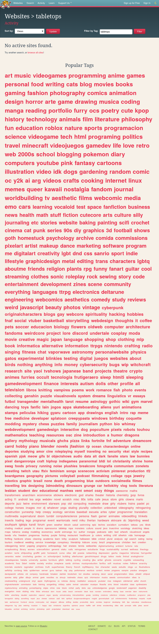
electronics (86, 291)
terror (22, 545)
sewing (108, 276)
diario (92, 602)
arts (107, 214)
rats (136, 545)
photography (67, 93)
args (38, 499)
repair (33, 598)
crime (52, 588)
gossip (88, 595)
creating (86, 559)
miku (82, 520)
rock (92, 276)
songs (71, 471)
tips (128, 602)
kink (63, 598)
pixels (116, 429)
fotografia (104, 466)
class (132, 584)
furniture (53, 559)
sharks (89, 495)
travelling (12, 485)
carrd (9, 446)
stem (52, 591)
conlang (18, 570)
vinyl (34, 581)
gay (60, 314)
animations (131, 407)
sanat (110, 574)
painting (107, 222)
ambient (119, 545)
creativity (48, 253)
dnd (77, 253)
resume (82, 401)
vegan (48, 595)
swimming (85, 524)
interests (69, 383)
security (114, 451)
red (47, 602)
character (105, 566)
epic (94, 524)
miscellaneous (146, 602)
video (43, 171)
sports (93, 128)
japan (56, 339)
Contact (93, 629)
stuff (55, 214)
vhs (15, 535)
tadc (6, 602)
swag (9, 466)
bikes (131, 574)
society (40, 563)
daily (15, 577)
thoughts (124, 320)
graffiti (36, 552)
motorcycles (40, 602)
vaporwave (59, 352)
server (45, 570)
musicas (117, 563)
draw (105, 503)
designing (36, 485)
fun (9, 128)
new (58, 588)
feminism (57, 471)
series (54, 230)
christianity (121, 461)
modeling (35, 531)
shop (111, 339)
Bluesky (43, 625)
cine (49, 451)
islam (135, 591)
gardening (93, 171)
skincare (116, 520)
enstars (72, 545)
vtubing (25, 591)
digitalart (25, 253)
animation (122, 93)
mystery (30, 423)
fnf (108, 440)
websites (119, 358)
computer (114, 327)
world (57, 531)
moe (109, 581)
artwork (124, 531)
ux (136, 566)
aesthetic (64, 197)
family (71, 423)
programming (87, 75)
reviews (136, 299)
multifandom (131, 595)
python (106, 423)
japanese (72, 371)
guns (52, 570)
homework (52, 552)
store (114, 499)
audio (77, 456)
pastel (140, 503)
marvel (146, 401)
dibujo (28, 577)
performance (79, 570)
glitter (21, 577)
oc (8, 180)
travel (12, 145)
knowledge (50, 542)
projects (103, 371)
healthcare (85, 535)
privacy (31, 466)
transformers (12, 495)
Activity (41, 3)
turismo (128, 545)
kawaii (53, 189)
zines (79, 284)
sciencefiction (43, 549)
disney (72, 581)
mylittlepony (88, 566)
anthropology (54, 545)
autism (87, 383)
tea (31, 499)
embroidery (107, 591)
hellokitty (111, 485)
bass (121, 591)
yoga (63, 508)
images (30, 508)
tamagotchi (9, 598)
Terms (141, 626)
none (48, 480)
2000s (26, 154)
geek (42, 577)
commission (26, 584)
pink (67, 162)
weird (11, 307)
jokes (140, 605)
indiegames (68, 461)
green (49, 524)
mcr (39, 508)
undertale (99, 333)
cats (72, 84)
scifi (124, 222)
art (8, 75)
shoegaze (143, 570)
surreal (124, 549)
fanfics (102, 563)
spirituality (96, 314)
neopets (142, 598)
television (14, 390)
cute (127, 110)
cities (116, 605)
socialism (111, 524)
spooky (55, 595)
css (88, 253)
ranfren (32, 609)
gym (135, 401)
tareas (78, 609)
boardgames (15, 475)
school (45, 154)
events (140, 389)
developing (116, 602)
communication (123, 577)
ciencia (31, 602)
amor (40, 451)
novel (57, 499)
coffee (146, 320)
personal (17, 84)
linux (135, 180)
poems (78, 389)
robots (129, 429)
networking (91, 552)
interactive (70, 429)
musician (34, 605)
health (26, 214)
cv (45, 556)
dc (124, 520)
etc (35, 222)
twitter (7, 595)
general (55, 549)
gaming (15, 93)
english (111, 412)
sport (117, 253)
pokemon (96, 154)
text (134, 542)
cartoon (69, 412)
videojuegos (67, 145)
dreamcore (142, 440)
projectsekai (56, 609)
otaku (63, 549)
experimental (31, 358)
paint (48, 609)
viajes (45, 588)
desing (115, 591)
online (136, 446)
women (31, 549)
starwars (54, 503)
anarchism (28, 495)
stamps (11, 412)
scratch (67, 499)
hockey (45, 535)
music (22, 75)
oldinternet (127, 581)
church (143, 581)
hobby (21, 446)
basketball (53, 320)
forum (41, 524)
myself (79, 451)
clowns (130, 499)
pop (63, 503)
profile (126, 383)
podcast (83, 475)
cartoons (109, 162)
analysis (118, 538)
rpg (88, 268)
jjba (94, 559)
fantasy (85, 162)
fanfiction (114, 206)
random (120, 171)
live (97, 566)
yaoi (38, 371)
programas (34, 535)
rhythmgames (50, 581)
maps (8, 531)
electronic (71, 495)
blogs (49, 314)
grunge (89, 485)
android (23, 499)
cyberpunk (112, 307)
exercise (128, 591)
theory (69, 566)
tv (47, 197)
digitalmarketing (106, 545)
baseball (82, 512)
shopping (94, 339)
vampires (62, 389)
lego (28, 520)
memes (15, 189)
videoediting (129, 516)
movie (11, 339)
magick (94, 598)
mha (32, 591)
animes (12, 377)
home (148, 461)
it (136, 320)
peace (82, 605)
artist (31, 245)
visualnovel (135, 531)
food (37, 84)
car (99, 485)
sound (98, 528)
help (38, 512)
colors (99, 535)
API (123, 626)
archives (39, 566)
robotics (11, 480)
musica (109, 101)
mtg (65, 570)
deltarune (112, 291)
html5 (118, 377)
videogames (50, 75)
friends (36, 268)
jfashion (77, 446)
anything (44, 364)
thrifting (8, 538)
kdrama (16, 531)
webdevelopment (20, 429)
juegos (101, 358)
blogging (69, 154)
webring (26, 605)
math (42, 214)
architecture (138, 327)
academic (9, 563)
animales (114, 516)
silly (138, 214)
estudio (122, 566)
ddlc (121, 605)
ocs (94, 110)
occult (42, 377)
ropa (70, 528)
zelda (64, 591)
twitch (26, 471)
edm (110, 531)
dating (17, 598)
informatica (28, 346)
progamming (75, 480)
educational (49, 490)
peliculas (28, 412)
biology (61, 327)
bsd (116, 531)
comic (141, 171)
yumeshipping (35, 588)
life (117, 145)
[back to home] (5, 4)
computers (20, 162)
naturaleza (135, 602)
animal (36, 577)
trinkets (142, 516)
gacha (114, 552)
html (80, 136)
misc (76, 499)
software (113, 245)
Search (30, 3)
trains (131, 503)
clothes (40, 276)
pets (9, 327)
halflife (88, 605)
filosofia (103, 584)
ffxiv (44, 471)
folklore (133, 563)
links (85, 440)
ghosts (108, 559)
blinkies (54, 358)
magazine (124, 552)
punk (39, 230)
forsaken (54, 574)
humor (117, 435)
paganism (132, 588)
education (29, 128)
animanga (67, 531)
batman (59, 570)
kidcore (86, 542)
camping (95, 574)
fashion (37, 93)
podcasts (101, 531)
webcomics (49, 299)
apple (40, 581)
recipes (146, 451)
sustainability (113, 549)
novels (62, 446)
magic (43, 339)
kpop (142, 110)
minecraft (35, 145)
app (81, 412)
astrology (98, 401)
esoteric (18, 566)
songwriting (52, 584)
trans (101, 261)
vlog (123, 485)
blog (86, 84)
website (68, 222)
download (66, 609)
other (113, 383)
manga (14, 110)
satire (68, 584)
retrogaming (143, 508)
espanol (42, 595)
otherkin (122, 535)
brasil (38, 480)
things (109, 490)
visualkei (24, 595)
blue (90, 480)
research (14, 371)
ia (139, 577)
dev (35, 490)
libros (31, 389)
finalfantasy (133, 598)
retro (143, 145)
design (14, 101)
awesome (122, 491)
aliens (106, 407)
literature (107, 119)
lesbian (10, 490)
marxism (98, 591)
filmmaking (100, 475)
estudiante (93, 549)
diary (118, 154)
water (18, 556)
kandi (32, 524)
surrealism (123, 524)
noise (57, 466)
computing (79, 503)
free (8, 418)
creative (27, 339)
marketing (89, 245)
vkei (126, 451)
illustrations (144, 566)
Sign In (146, 3)
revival (75, 584)
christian (126, 542)
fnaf (9, 320)
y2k (18, 180)
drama (39, 528)
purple (54, 535)
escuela (94, 512)
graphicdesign (42, 261)
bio (117, 423)
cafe (97, 499)
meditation (81, 581)
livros (141, 495)
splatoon (58, 418)
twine (26, 503)
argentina (66, 605)
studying (27, 451)
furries (28, 377)
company (34, 574)
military (61, 584)
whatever (53, 508)
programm (142, 595)
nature (73, 128)
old (70, 503)
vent (78, 490)
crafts (71, 180)
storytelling (77, 320)
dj (44, 508)
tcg (16, 605)
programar (39, 520)
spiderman (35, 570)
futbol (10, 401)
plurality (84, 508)
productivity (84, 602)
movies (104, 84)
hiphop (51, 461)
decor (103, 574)
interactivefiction (78, 595)
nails (70, 549)
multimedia (11, 516)
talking (69, 559)
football (123, 230)
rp (88, 446)
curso (62, 552)
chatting (9, 528)
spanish (11, 456)
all (137, 383)
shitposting (26, 552)
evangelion (9, 591)
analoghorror (137, 556)
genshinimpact (92, 556)
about (135, 358)
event (51, 520)
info (58, 364)
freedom (22, 535)
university (33, 559)
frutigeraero (86, 377)
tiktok (148, 524)
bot (80, 574)
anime (116, 75)
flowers (78, 327)
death (58, 480)
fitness (29, 352)
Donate (102, 626)
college (9, 508)
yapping (31, 545)
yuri (116, 407)
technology (41, 119)
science (15, 136)
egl (126, 538)
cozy (98, 490)
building (66, 556)
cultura (89, 528)
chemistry (123, 495)
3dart (24, 563)
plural (109, 538)
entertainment (22, 284)
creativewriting (11, 581)
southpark (11, 524)
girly (112, 503)
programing (104, 136)
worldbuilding (24, 197)
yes (141, 524)
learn (57, 538)
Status (132, 626)
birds (10, 364)
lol (109, 461)
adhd (136, 581)
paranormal (88, 461)
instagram (117, 581)
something (25, 598)
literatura (146, 485)
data (87, 456)
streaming (17, 276)
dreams (98, 395)
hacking (117, 314)
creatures (104, 595)
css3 (58, 598)
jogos (56, 407)
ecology (58, 512)
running (45, 466)
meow (32, 456)
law (132, 456)
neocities (50, 577)
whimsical (45, 591)
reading (36, 110)
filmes (137, 480)
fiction (70, 214)
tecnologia (61, 377)
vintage (91, 307)
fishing (62, 535)
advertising (15, 595)
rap (133, 412)
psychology (60, 237)
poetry (110, 110)
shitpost (146, 574)
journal (123, 189)
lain (45, 407)
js (93, 535)
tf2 (148, 471)
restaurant (73, 535)
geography (34, 475)
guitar (132, 268)
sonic (57, 276)
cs (58, 581)
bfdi (102, 461)
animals (70, 119)
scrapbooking (11, 549)
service (39, 542)
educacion (41, 327)
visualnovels (65, 395)
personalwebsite (112, 352)
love (128, 145)
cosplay (119, 333)
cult (112, 598)
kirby (64, 538)
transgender (28, 401)
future (64, 588)
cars (25, 206)
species (8, 577)
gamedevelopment (23, 383)
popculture (99, 429)
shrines (76, 563)
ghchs (62, 440)
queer (35, 189)
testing (71, 358)
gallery (11, 440)
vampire (125, 570)
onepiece (58, 563)
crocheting (28, 556)
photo (127, 389)
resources (55, 435)
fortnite (98, 440)
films (85, 197)
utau (35, 471)
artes (103, 512)
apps (67, 407)
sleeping (134, 377)
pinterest (118, 471)
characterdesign (116, 446)
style (135, 451)
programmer (125, 512)
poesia (81, 552)
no (104, 451)
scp (89, 588)
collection (96, 508)
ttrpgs (96, 346)
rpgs (128, 475)
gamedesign (48, 429)
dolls (101, 383)
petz (43, 552)
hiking (43, 412)
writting (107, 535)
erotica (49, 563)
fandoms (14, 333)
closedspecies (12, 559)
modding (13, 423)
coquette (134, 418)
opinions (75, 605)
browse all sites (35, 52)
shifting (68, 602)
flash (94, 516)
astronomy (82, 352)
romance (104, 389)
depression (104, 552)
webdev (47, 499)
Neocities (9, 625)
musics (105, 577)
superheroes (58, 566)
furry (80, 110)
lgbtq (143, 261)
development (55, 284)
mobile (32, 563)
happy (44, 605)
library (23, 549)
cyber (112, 512)
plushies (70, 466)
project (53, 333)
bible (94, 538)
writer (100, 559)
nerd (74, 520)
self (94, 605)
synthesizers (141, 584)
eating (141, 538)
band (88, 371)
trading (19, 520)
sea (72, 609)
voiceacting (138, 559)
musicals (47, 440)
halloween (85, 538)
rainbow (52, 598)
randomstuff (122, 588)
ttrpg (65, 291)
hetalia (23, 559)
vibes (134, 577)
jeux (38, 598)
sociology (125, 528)
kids (26, 570)
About (91, 626)
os (57, 577)
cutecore (90, 214)
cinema (13, 230)
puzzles (57, 423)
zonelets (142, 466)
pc (147, 503)
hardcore (18, 538)
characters (122, 261)
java (105, 528)
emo (11, 206)
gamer (103, 516)
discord (80, 333)
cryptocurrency (11, 588)
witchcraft (140, 364)
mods (118, 556)
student (24, 490)
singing (12, 352)
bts (23, 485)
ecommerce (44, 495)
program (136, 245)
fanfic (36, 407)
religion (56, 268)
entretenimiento (121, 598)
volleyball (67, 475)
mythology (28, 440)
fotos (38, 591)
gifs (42, 456)
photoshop (41, 609)
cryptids (127, 559)
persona (84, 516)
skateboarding (86, 407)
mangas (91, 531)
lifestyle (14, 261)
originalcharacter (12, 584)
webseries (91, 545)
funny (100, 268)
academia (48, 538)
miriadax (122, 595)
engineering (19, 299)
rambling (96, 595)
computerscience (66, 516)
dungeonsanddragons (82, 598)
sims (110, 584)
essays (139, 395)
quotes (43, 559)
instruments (143, 591)
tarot (69, 401)
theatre (120, 371)
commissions (131, 237)
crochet (140, 222)
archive (85, 237)
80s (83, 499)
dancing (12, 407)
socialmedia (121, 480)
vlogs (130, 566)
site (28, 371)
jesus (105, 499)
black (86, 591)
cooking (92, 180)
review (107, 570)
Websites (18, 3)
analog (25, 531)
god (81, 495)
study (119, 299)
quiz (86, 577)
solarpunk (92, 581)
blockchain (72, 574)
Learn (52, 3)
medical (19, 528)
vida (130, 535)
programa (41, 545)
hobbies (135, 314)
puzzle (46, 395)
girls (121, 499)
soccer (22, 327)
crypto (136, 371)
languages (44, 291)
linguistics (116, 395)
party (78, 588)
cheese (44, 598)
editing (85, 261)
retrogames (80, 549)
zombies (99, 602)
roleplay (75, 276)
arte (50, 101)
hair (65, 545)
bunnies (143, 456)
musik (149, 598)
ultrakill (138, 574)
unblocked (110, 508)
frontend (24, 602)
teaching (37, 435)
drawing (86, 101)
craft (40, 461)
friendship (75, 542)
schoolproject (54, 556)
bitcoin (67, 524)
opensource (51, 528)
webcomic (108, 197)
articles (21, 574)
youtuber (102, 581)
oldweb (95, 327)
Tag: (91, 31)
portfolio (60, 110)
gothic (114, 401)
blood (116, 584)
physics (138, 352)
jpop (133, 495)
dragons (132, 435)
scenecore (86, 471)
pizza (74, 440)
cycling (77, 559)
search (132, 538)
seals (114, 566)
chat (42, 352)
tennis (81, 545)
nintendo (113, 346)
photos (72, 307)
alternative (52, 346)
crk (26, 574)
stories (48, 222)
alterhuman (77, 556)
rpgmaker (28, 566)
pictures (51, 475)
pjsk (22, 456)
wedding (29, 542)
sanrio (101, 253)
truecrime (114, 528)
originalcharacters (23, 314)
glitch (61, 559)
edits (134, 605)
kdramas (135, 552)
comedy (100, 299)
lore (66, 333)
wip (125, 364)
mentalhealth (52, 401)
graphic (26, 480)
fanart (116, 268)
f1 (15, 499)
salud (75, 524)
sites (69, 552)
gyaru (55, 412)
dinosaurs (74, 485)
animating (23, 588)
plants (74, 268)
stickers (58, 495)
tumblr (50, 516)
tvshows (52, 371)
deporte (9, 503)
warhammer (14, 602)
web (10, 154)
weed (145, 520)
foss (18, 563)
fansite (112, 456)
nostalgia (76, 189)
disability (142, 588)
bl (48, 456)
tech (66, 136)
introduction (94, 435)
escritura (90, 570)
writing (54, 84)
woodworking (108, 605)
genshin (31, 395)
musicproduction (90, 563)
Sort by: (9, 31)
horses (20, 508)
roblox (54, 128)
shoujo (63, 577)
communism (124, 466)
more (18, 591)
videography (126, 508)
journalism (88, 423)
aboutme (15, 268)
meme (143, 412)
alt (95, 456)
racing (149, 538)
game (65, 101)
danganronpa (24, 461)
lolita (90, 499)
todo (35, 584)
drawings (94, 412)
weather (58, 524)
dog (84, 429)
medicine (21, 418)
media (132, 197)
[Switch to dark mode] (155, 3)
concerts (117, 559)
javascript (31, 307)
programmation (120, 574)
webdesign (102, 320)
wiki (125, 401)
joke (149, 595)
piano (34, 446)
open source (21, 625)
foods (19, 466)
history (14, 119)
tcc (75, 531)
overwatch (78, 591)
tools (133, 485)
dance (67, 245)
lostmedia (71, 577)
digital (86, 358)
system (84, 395)
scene (95, 284)
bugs (114, 364)
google (112, 588)
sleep (105, 377)
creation (142, 542)
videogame (43, 136)
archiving (24, 609)
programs (116, 570)
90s (68, 230)
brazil (102, 542)
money (71, 364)
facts (91, 591)
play (71, 570)
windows (100, 418)
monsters (79, 528)
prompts (128, 605)
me (8, 253)
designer (53, 602)
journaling (17, 222)
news (11, 214)
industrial (124, 584)
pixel (8, 461)
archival (16, 609)
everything (17, 291)
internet (116, 180)
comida (104, 237)
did (74, 552)
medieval (18, 542)
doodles (86, 574)
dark (102, 456)
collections (113, 595)
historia (110, 495)
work (90, 389)
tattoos (134, 524)
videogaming (11, 545)
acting (8, 499)
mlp (140, 339)
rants (16, 552)
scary (94, 542)
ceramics (9, 556)
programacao (113, 542)
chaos (80, 577)
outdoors (102, 480)
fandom (101, 189)
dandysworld (10, 574)
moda (134, 333)
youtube (47, 162)
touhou (143, 429)
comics (97, 93)
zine (77, 435)
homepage (139, 535)
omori (88, 490)
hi (34, 528)
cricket (101, 538)
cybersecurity (93, 364)
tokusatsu (8, 609)
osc (69, 435)
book (10, 346)
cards (68, 563)
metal (68, 261)
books (124, 84)
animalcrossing (65, 595)
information (77, 346)
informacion (95, 577)
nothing (25, 364)
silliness (61, 602)
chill (115, 535)
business (139, 206)
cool (146, 268)
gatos (10, 358)
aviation (8, 552)
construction (12, 512)
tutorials (9, 566)
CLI (109, 626)
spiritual (69, 598)
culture (122, 214)
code (139, 276)
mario (139, 499)
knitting (45, 389)
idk (57, 171)
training (42, 584)
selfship (8, 570)
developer (40, 418)
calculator (84, 584)
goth (10, 237)
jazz (18, 503)
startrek (63, 574)
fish (117, 389)
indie (132, 253)
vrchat (71, 588)
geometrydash (104, 598)
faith (123, 602)
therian (91, 520)
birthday (116, 418)
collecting (13, 395)
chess (44, 423)
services (69, 512)
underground (24, 581)
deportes (12, 451)
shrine (137, 461)
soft (109, 563)
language (73, 339)
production (136, 471)
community (117, 284)
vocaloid (64, 206)
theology (144, 549)
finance (51, 383)
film (88, 119)
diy (77, 230)
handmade (44, 574)
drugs (104, 556)
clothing (126, 339)
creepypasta (79, 418)
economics (47, 531)
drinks (99, 605)
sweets (112, 577)
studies (75, 602)
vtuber (34, 320)
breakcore (87, 466)
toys (25, 407)
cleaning (37, 538)
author (82, 531)
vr (129, 395)
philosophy (136, 119)
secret (146, 605)
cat (27, 230)
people (27, 528)
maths (133, 491)
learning (42, 206)
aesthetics (77, 299)
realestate (94, 503)
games (136, 75)
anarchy (143, 563)
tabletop (63, 528)
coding (130, 101)
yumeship (28, 512)
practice (133, 570)
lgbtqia (23, 524)
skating (72, 508)
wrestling (12, 471)
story (124, 276)
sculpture (73, 538)
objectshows (62, 456)
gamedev (98, 145)
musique (94, 584)
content (99, 570)
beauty (53, 307)
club (50, 605)
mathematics (16, 435)
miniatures (57, 605)
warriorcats (63, 520)
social (20, 320)
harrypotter (146, 552)
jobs (20, 605)
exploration (33, 595)
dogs (70, 171)
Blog (116, 626)
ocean (96, 446)
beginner (107, 602)
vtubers (121, 503)
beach (70, 591)
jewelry (139, 475)
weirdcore (34, 333)
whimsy (128, 423)
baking (87, 222)
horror (34, 101)
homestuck (31, 237)
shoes (28, 538)
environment (39, 503)
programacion (123, 128)
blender (48, 446)
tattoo (111, 556)
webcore (75, 314)
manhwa (66, 490)
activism (103, 471)
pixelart (14, 245)
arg (36, 180)
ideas (146, 528)
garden (38, 556)
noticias (64, 581)
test (80, 206)
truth (47, 566)
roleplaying (64, 451)
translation (140, 512)
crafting (132, 346)
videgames (9, 605)
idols (84, 588)
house (58, 591)
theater (99, 495)
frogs (102, 549)
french (77, 566)
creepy (47, 512)
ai (27, 180)
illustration (19, 171)
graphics (93, 230)
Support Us (64, 3)
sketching (137, 528)
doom (41, 516)
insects (9, 520)
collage (117, 475)
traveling (94, 451)
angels (146, 531)
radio (147, 346)
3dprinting (134, 520)
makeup (48, 245)
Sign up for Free (132, 3)
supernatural (28, 516)
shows (142, 230)
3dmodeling (55, 485)
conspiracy (63, 542)
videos (52, 180)
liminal (126, 556)
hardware (103, 520)
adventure (122, 440)
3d (109, 230)
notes (125, 563)
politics (133, 136)
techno (101, 524)
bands (8, 535)
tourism (8, 542)
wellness (134, 549)
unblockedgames (99, 588)
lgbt (66, 253)
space (94, 206)
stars (124, 456)
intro (124, 412)
